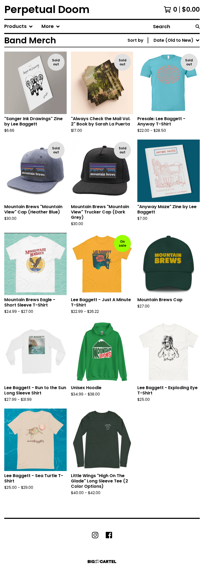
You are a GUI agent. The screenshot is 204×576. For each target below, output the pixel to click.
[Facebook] (108, 535)
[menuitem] (18, 26)
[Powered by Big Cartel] (102, 561)
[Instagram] (95, 535)
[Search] (197, 26)
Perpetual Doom (47, 9)
